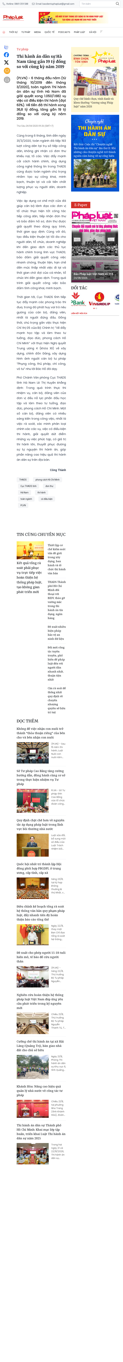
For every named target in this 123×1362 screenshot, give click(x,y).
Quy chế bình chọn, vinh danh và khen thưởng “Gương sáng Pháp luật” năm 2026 (94, 102)
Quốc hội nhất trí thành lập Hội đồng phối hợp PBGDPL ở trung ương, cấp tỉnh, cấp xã (39, 868)
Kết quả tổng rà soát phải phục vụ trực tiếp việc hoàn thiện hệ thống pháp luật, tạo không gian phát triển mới (29, 577)
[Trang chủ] (4, 32)
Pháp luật (79, 32)
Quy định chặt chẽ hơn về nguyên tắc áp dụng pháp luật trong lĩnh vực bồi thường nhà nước (40, 824)
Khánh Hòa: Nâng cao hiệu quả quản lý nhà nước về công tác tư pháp (40, 1090)
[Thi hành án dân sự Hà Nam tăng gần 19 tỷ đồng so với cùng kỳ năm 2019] (13, 17)
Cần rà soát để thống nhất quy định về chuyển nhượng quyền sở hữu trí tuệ (57, 700)
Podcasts (64, 32)
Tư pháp (25, 32)
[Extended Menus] (101, 31)
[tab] (94, 308)
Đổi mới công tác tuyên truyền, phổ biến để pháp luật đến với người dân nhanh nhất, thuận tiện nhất (56, 663)
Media (37, 32)
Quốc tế (49, 32)
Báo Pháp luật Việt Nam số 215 (93, 274)
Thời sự (13, 32)
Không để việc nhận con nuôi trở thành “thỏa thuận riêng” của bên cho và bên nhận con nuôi (41, 733)
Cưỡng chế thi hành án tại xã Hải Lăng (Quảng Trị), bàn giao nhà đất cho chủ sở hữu (40, 1045)
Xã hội (92, 32)
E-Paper (80, 205)
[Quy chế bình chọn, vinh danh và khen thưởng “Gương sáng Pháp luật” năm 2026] (95, 81)
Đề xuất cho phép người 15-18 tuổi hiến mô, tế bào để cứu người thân (41, 957)
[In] (7, 80)
